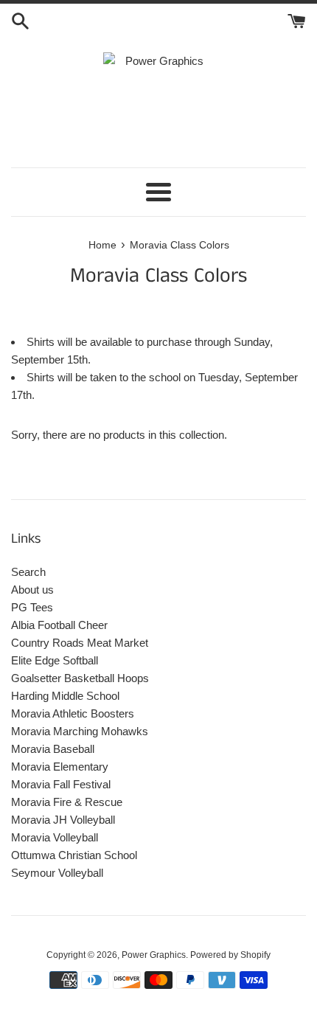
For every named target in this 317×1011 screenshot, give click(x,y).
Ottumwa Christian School (74, 855)
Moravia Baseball (52, 749)
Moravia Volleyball (54, 837)
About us (32, 589)
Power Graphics (154, 955)
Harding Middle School (65, 695)
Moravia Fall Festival (61, 784)
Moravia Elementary (59, 766)
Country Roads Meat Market (79, 642)
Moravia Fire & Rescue (66, 802)
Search (28, 572)
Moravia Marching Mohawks (79, 731)
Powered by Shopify (230, 955)
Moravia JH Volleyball (63, 819)
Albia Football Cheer (59, 625)
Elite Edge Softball (54, 660)
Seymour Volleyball (57, 872)
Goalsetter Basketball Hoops (80, 678)
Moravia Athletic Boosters (72, 713)
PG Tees (32, 607)
